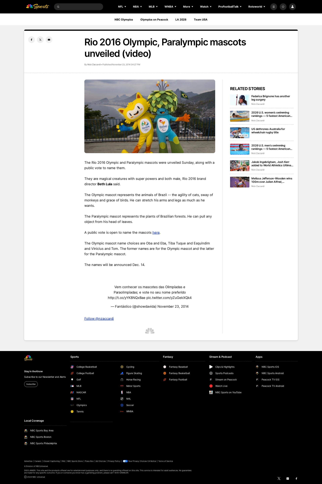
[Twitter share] (40, 39)
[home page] (37, 7)
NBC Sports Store (75, 461)
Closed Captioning (51, 461)
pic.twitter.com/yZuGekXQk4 (169, 298)
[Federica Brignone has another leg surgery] (239, 99)
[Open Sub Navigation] (125, 6)
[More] (273, 6)
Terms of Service (165, 461)
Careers (38, 461)
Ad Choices (101, 461)
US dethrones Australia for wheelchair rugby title (268, 130)
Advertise (28, 461)
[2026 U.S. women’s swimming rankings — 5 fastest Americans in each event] (239, 116)
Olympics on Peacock (154, 19)
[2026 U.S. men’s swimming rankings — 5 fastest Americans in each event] (239, 149)
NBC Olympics (124, 19)
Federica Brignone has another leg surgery (270, 97)
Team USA (200, 19)
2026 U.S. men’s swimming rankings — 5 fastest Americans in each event (271, 147)
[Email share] (49, 39)
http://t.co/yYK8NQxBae (126, 298)
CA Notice (151, 461)
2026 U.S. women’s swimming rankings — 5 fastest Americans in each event (271, 114)
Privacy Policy (114, 461)
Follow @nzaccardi (99, 319)
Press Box (89, 461)
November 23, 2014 (173, 306)
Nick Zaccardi (94, 64)
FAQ (63, 461)
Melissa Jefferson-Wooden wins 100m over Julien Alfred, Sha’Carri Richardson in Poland (271, 180)
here (156, 232)
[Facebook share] (31, 39)
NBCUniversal (42, 466)
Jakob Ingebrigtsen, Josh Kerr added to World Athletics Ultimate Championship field (272, 163)
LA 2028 (180, 19)
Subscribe (31, 384)
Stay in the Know (33, 371)
